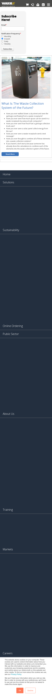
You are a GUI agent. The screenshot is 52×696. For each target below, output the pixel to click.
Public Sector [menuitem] (11, 334)
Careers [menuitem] (7, 653)
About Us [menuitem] (8, 414)
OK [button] (20, 690)
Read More (10, 154)
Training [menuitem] (8, 510)
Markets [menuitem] (8, 549)
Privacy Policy (16, 674)
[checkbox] (13, 40)
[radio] (13, 36)
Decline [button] (30, 690)
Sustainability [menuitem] (11, 230)
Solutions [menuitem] (8, 182)
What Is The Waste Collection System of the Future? (23, 105)
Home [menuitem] (6, 174)
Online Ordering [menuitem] (13, 326)
